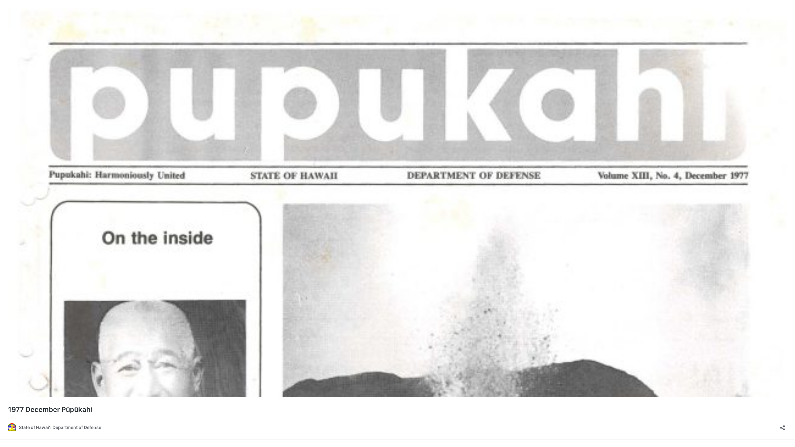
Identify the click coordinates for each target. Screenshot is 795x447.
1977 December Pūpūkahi (50, 409)
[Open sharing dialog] (782, 426)
